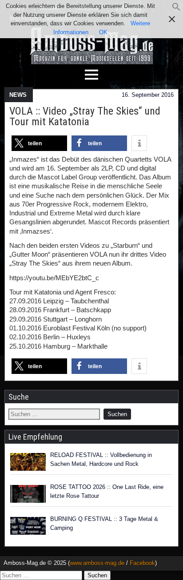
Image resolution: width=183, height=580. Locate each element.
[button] (176, 9)
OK (103, 32)
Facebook (142, 563)
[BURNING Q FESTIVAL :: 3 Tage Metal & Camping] (28, 526)
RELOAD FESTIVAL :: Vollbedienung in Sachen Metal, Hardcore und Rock (101, 459)
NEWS (18, 94)
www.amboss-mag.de (97, 563)
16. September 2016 (148, 94)
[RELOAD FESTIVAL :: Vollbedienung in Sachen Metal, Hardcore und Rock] (28, 462)
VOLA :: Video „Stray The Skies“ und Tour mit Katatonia (84, 116)
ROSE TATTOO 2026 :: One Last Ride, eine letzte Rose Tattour (106, 491)
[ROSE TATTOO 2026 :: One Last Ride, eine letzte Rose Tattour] (28, 494)
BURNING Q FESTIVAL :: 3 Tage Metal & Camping (104, 523)
